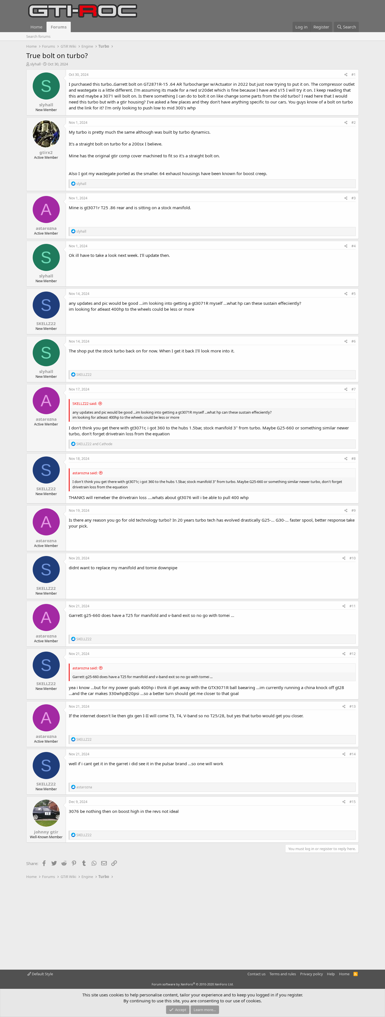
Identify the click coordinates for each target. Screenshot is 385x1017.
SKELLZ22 (46, 323)
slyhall (35, 64)
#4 (353, 246)
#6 (353, 341)
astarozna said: (85, 472)
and (94, 444)
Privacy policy (311, 973)
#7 (353, 389)
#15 (352, 801)
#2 (353, 122)
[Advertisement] (192, 924)
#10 (352, 558)
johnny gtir (46, 832)
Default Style (42, 973)
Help (331, 973)
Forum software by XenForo (193, 984)
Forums (59, 27)
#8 (353, 458)
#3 (353, 198)
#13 (352, 706)
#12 (352, 653)
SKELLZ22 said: (84, 403)
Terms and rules (282, 973)
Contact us (256, 973)
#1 (353, 74)
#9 (353, 510)
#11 (352, 606)
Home (36, 27)
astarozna (46, 228)
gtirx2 (46, 152)
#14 (352, 754)
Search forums (38, 36)
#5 (353, 293)
